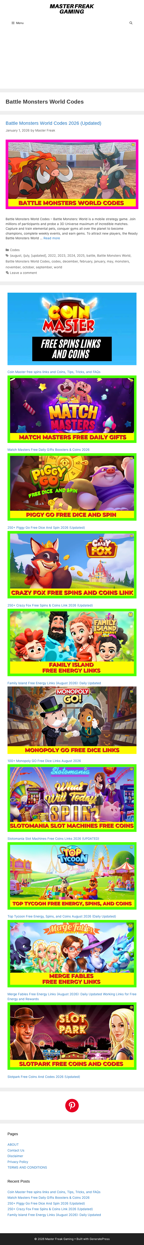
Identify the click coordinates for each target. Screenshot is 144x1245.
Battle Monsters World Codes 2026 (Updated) (53, 123)
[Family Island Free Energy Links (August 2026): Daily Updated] (72, 643)
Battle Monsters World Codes (28, 261)
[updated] (38, 255)
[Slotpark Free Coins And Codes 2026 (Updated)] (72, 1036)
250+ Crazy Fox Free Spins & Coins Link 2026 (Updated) (50, 605)
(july (26, 255)
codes (56, 261)
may (110, 261)
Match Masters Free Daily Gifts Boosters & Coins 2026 (49, 450)
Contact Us (16, 1150)
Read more (52, 238)
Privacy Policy (18, 1162)
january (99, 261)
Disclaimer (15, 1156)
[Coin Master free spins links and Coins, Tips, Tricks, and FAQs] (72, 330)
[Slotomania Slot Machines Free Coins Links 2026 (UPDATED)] (72, 798)
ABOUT (13, 1144)
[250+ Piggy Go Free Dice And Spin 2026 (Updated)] (72, 487)
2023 (61, 255)
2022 (52, 255)
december (70, 261)
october (28, 267)
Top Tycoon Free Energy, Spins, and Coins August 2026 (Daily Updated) (62, 916)
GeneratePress (100, 1239)
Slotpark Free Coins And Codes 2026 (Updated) (44, 1077)
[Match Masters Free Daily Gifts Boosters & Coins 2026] (72, 409)
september (44, 267)
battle (90, 255)
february (86, 261)
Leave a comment (23, 273)
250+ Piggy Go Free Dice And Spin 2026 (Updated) (46, 527)
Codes (15, 250)
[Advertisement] (72, 60)
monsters (122, 261)
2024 (71, 255)
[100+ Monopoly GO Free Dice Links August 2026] (72, 720)
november (13, 267)
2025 (81, 255)
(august (15, 255)
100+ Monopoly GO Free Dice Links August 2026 (44, 761)
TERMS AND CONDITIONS (27, 1167)
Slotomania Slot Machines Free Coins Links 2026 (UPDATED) (53, 838)
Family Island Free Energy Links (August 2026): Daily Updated (54, 683)
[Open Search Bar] (130, 23)
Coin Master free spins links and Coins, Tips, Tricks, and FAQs (54, 372)
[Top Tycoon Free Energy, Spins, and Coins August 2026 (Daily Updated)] (72, 876)
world (58, 267)
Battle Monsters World (113, 255)
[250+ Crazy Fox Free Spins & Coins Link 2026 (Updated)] (72, 565)
